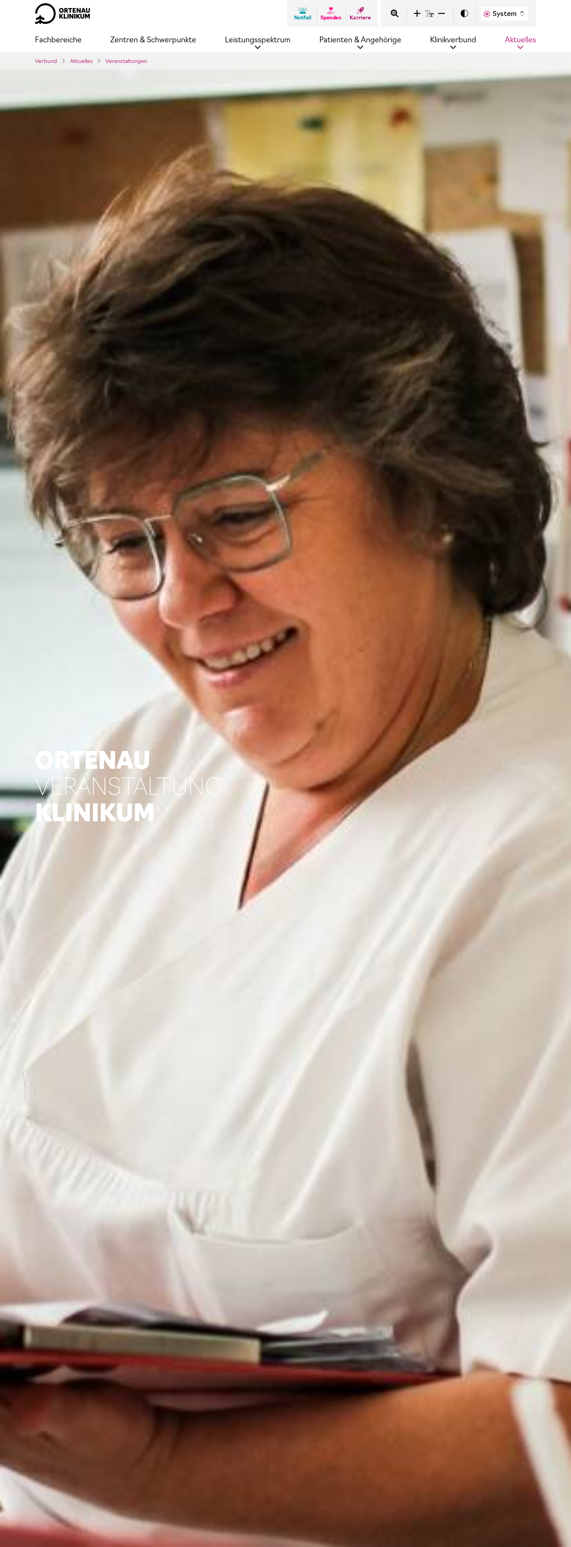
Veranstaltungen (126, 61)
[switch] (464, 14)
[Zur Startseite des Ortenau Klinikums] (62, 13)
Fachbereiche (58, 39)
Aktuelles (520, 39)
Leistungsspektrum (258, 39)
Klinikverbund (453, 39)
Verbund (46, 61)
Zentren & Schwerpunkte (153, 39)
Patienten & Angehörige (360, 39)
